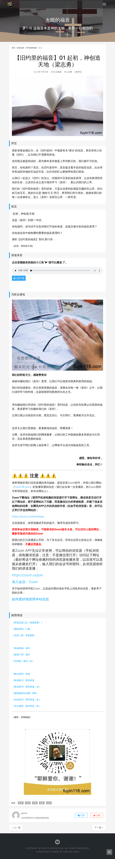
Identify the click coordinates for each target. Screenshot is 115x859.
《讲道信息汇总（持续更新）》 (27, 622)
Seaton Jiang (71, 851)
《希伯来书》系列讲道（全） (26, 686)
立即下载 (20, 278)
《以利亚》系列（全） (23, 661)
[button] (96, 815)
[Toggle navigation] (104, 4)
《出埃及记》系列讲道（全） (26, 699)
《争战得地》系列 (21, 648)
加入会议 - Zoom (25, 582)
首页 (13, 48)
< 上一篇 (16, 827)
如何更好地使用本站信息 (30, 599)
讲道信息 (20, 48)
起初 (49, 803)
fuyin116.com (22, 487)
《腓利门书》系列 (21, 654)
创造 (21, 803)
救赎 (42, 803)
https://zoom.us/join (27, 575)
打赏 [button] (82, 815)
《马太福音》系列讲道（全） (26, 706)
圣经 (28, 803)
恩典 (35, 803)
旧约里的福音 (31, 48)
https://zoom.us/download (28, 516)
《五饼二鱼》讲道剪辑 (23, 635)
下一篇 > (99, 827)
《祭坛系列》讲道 (21, 673)
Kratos (48, 851)
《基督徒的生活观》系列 (24, 693)
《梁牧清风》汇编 (21, 629)
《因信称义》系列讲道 (23, 680)
